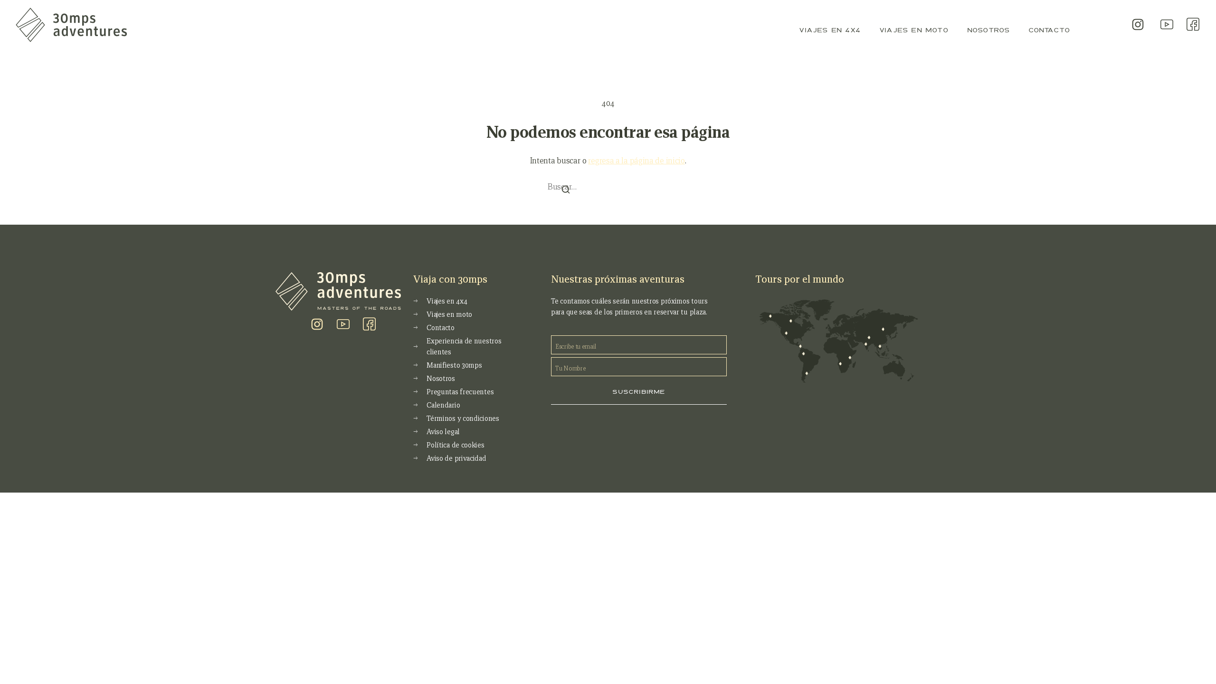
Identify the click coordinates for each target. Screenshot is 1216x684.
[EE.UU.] (785, 333)
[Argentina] (806, 373)
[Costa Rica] (800, 346)
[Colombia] (803, 353)
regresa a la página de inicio (636, 161)
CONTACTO (1049, 30)
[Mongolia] (882, 328)
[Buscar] (565, 190)
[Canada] (790, 320)
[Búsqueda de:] (608, 185)
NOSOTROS (988, 30)
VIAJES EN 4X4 (829, 30)
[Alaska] (769, 316)
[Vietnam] (880, 346)
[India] (865, 343)
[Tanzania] (849, 357)
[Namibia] (840, 363)
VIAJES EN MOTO (913, 30)
